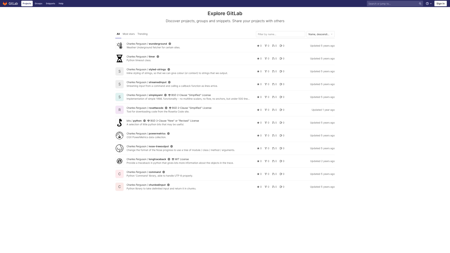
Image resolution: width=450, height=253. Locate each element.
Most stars (129, 33)
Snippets (50, 3)
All (118, 33)
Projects (27, 3)
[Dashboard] (10, 3)
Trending (142, 33)
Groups (38, 3)
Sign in (440, 3)
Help (61, 3)
